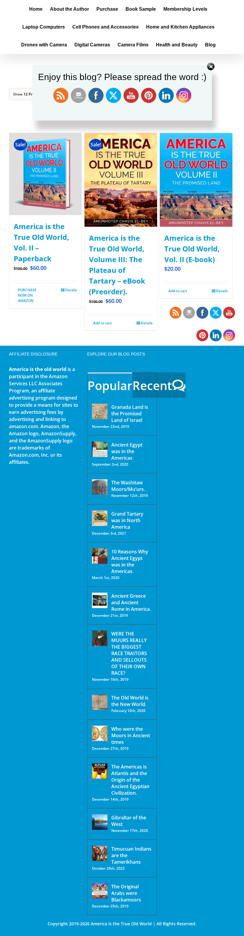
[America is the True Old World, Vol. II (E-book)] (196, 180)
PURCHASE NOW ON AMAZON (27, 295)
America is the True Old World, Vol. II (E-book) (192, 248)
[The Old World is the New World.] (99, 702)
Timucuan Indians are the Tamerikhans (131, 855)
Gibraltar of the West (128, 820)
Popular (109, 385)
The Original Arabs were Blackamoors (126, 893)
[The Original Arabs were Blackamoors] (99, 891)
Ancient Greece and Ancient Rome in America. (131, 602)
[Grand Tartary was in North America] (99, 518)
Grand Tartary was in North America (127, 520)
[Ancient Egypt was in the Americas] (99, 449)
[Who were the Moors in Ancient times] (99, 733)
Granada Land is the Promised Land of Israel (129, 413)
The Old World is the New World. (129, 701)
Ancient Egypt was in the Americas (127, 451)
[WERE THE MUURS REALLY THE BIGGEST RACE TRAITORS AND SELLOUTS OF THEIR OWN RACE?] (99, 638)
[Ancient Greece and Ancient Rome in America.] (99, 600)
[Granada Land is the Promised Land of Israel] (99, 411)
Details (71, 289)
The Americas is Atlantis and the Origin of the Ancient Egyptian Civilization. (130, 779)
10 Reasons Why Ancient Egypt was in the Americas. (129, 561)
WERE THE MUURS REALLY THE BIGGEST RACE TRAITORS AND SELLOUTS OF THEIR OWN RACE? (129, 653)
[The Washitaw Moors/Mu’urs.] (99, 487)
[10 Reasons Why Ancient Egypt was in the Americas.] (99, 556)
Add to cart (102, 322)
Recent (152, 385)
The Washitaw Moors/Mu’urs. (128, 485)
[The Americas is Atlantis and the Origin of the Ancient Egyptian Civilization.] (99, 771)
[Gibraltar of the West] (99, 822)
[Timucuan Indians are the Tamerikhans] (99, 853)
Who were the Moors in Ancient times (130, 735)
